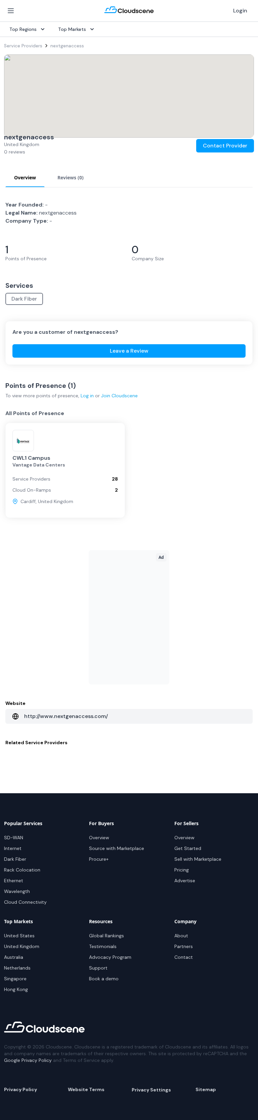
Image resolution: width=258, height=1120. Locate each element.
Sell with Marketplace (197, 859)
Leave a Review (129, 350)
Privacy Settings (151, 1090)
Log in (87, 396)
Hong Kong (16, 989)
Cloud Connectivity (25, 902)
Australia (13, 957)
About (181, 936)
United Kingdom (21, 946)
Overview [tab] (25, 177)
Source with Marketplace (116, 848)
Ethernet (13, 881)
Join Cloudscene (119, 396)
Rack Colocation (22, 870)
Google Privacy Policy (28, 1060)
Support (98, 968)
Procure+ (99, 859)
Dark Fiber (24, 298)
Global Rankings (106, 936)
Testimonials (103, 946)
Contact (183, 957)
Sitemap (206, 1089)
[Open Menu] (10, 10)
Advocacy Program (110, 957)
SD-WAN (13, 838)
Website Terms (86, 1089)
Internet (13, 848)
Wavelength (17, 891)
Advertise (184, 881)
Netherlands (17, 968)
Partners (183, 946)
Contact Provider (225, 145)
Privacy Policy (20, 1089)
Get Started (187, 848)
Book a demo (104, 979)
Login (240, 10)
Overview (99, 838)
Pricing (181, 870)
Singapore (15, 979)
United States (19, 936)
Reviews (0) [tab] (70, 177)
